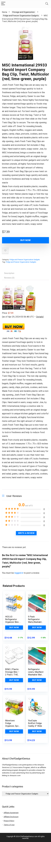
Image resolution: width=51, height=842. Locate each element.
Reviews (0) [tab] (9, 278)
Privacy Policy (9, 821)
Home (4, 12)
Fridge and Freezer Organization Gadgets (21, 15)
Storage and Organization (23, 12)
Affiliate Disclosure (11, 817)
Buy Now (25, 240)
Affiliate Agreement (11, 813)
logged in (19, 573)
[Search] (47, 3)
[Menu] (3, 3)
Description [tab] (9, 273)
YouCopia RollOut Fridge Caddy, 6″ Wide (35, 723)
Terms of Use (9, 825)
